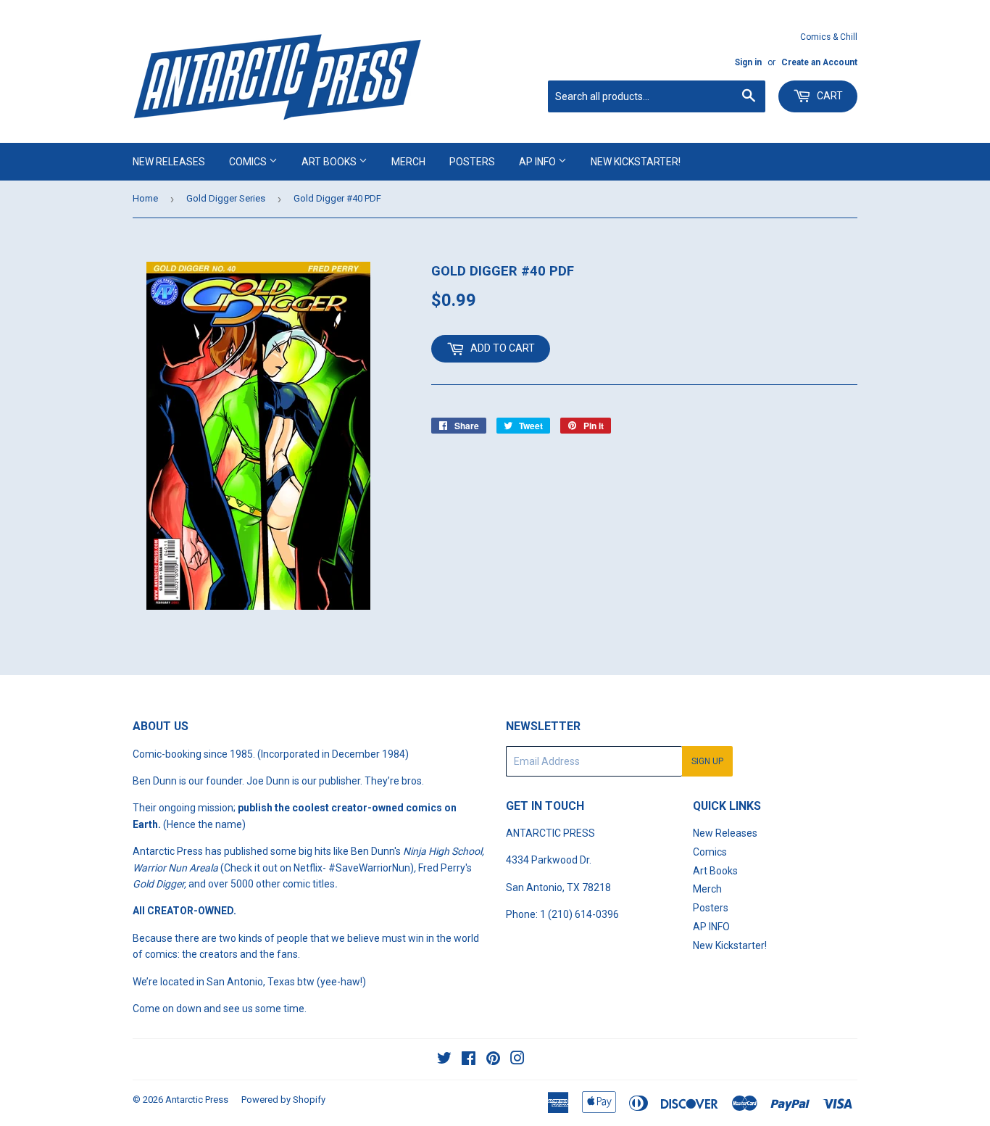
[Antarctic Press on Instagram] (517, 1060)
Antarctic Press (196, 1099)
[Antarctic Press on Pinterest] (493, 1060)
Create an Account (819, 62)
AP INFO (538, 161)
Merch (408, 161)
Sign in (748, 62)
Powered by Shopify (283, 1099)
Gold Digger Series (225, 198)
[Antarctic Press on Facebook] (468, 1060)
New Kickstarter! (636, 161)
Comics (249, 161)
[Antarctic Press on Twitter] (444, 1060)
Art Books (330, 161)
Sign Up (707, 761)
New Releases (169, 161)
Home (145, 198)
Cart (829, 96)
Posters (472, 161)
